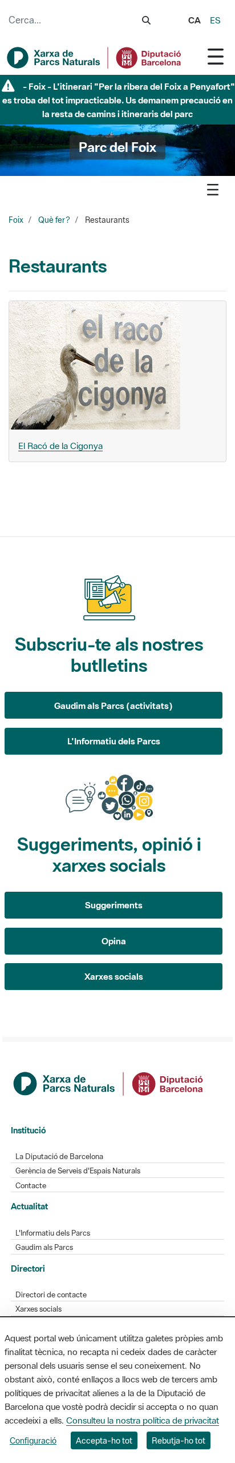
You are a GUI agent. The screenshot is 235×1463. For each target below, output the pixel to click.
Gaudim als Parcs (44, 1247)
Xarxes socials (113, 976)
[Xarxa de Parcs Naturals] (94, 58)
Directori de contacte (51, 1295)
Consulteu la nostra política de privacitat (142, 1420)
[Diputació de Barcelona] (109, 1082)
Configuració (33, 1440)
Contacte (30, 1186)
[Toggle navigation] (215, 56)
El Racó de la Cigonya (60, 445)
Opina (114, 941)
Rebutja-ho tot (178, 1440)
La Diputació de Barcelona (59, 1156)
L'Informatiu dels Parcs (113, 741)
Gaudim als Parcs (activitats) (113, 705)
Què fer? (54, 220)
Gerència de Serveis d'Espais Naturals (77, 1171)
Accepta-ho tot (104, 1440)
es (215, 20)
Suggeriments (114, 905)
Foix (16, 220)
